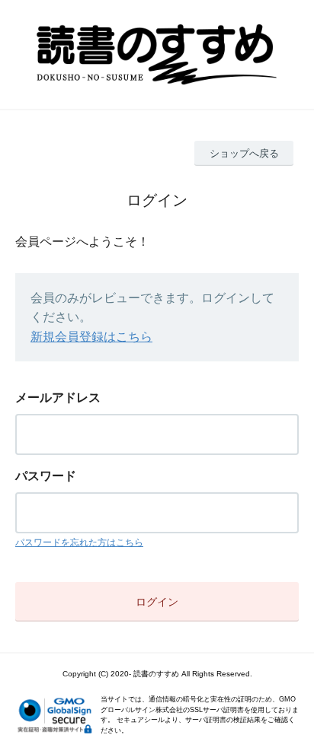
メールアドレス (58, 397)
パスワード (45, 475)
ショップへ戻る (244, 153)
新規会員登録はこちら (91, 336)
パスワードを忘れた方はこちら (79, 542)
